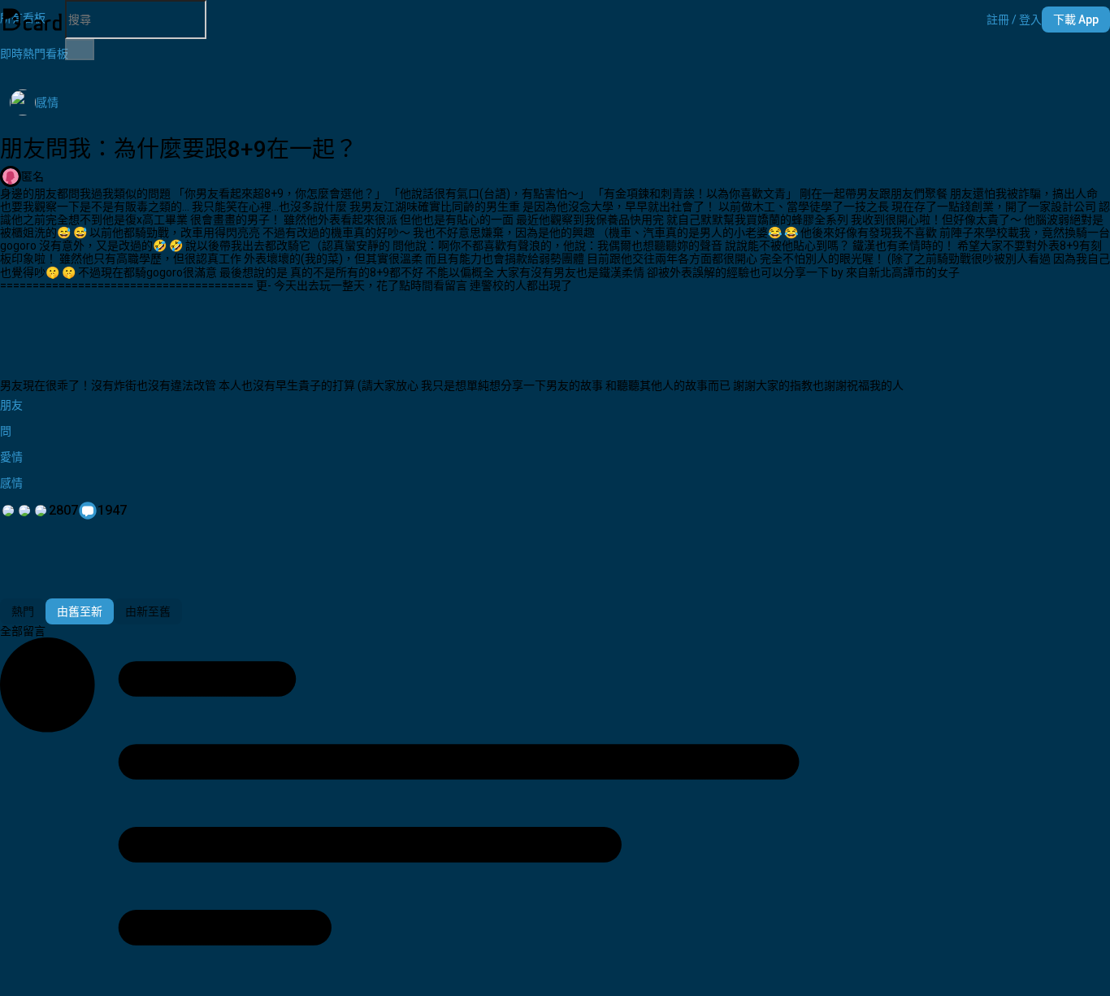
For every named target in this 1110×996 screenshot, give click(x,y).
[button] (1014, 19)
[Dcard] (32, 19)
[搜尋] (79, 49)
